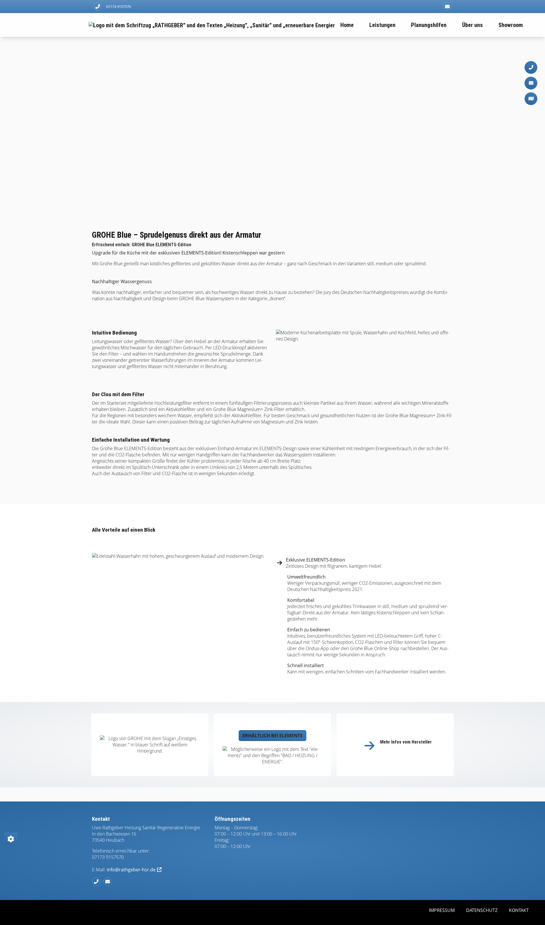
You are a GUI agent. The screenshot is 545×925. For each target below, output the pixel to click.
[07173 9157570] (97, 881)
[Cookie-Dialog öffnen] (10, 838)
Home (347, 25)
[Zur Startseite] (212, 25)
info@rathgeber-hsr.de (131, 869)
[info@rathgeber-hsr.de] (447, 6)
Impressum (442, 910)
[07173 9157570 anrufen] (97, 6)
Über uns (472, 25)
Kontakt (519, 910)
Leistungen (382, 25)
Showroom (510, 25)
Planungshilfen (429, 25)
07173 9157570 (118, 6)
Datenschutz (482, 910)
